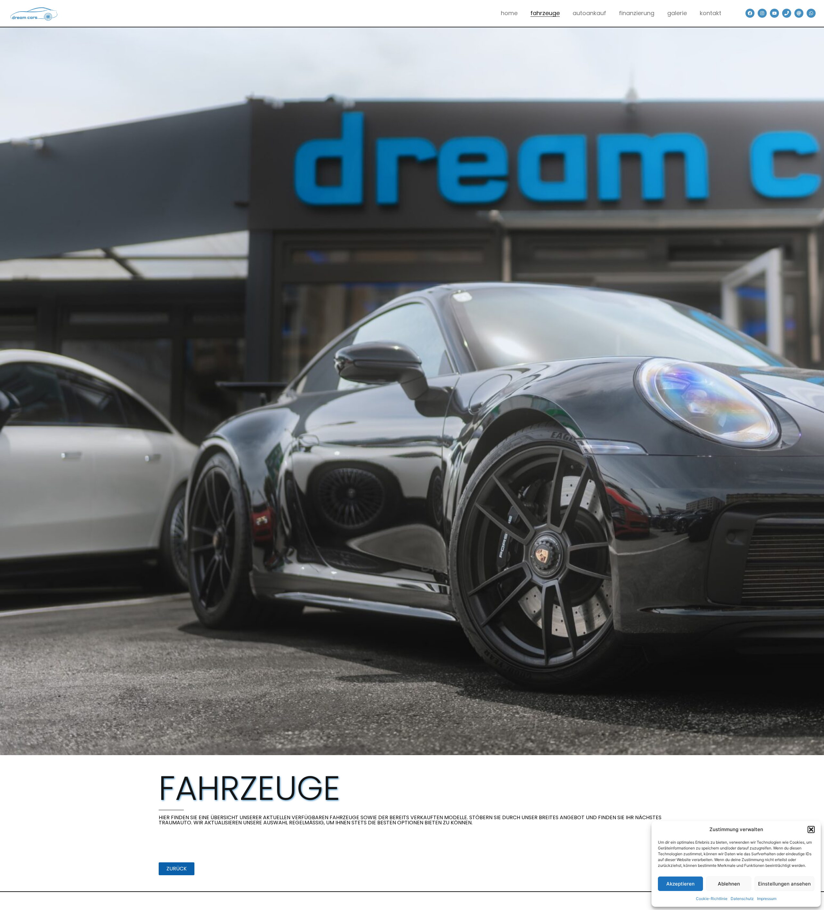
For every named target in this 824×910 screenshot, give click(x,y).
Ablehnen (729, 884)
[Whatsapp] (811, 13)
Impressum (766, 898)
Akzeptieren (680, 884)
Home (509, 13)
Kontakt (710, 13)
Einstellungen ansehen (784, 884)
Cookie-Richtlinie (711, 898)
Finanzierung (636, 13)
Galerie (677, 13)
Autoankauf (589, 13)
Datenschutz (742, 898)
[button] (811, 829)
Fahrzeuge (545, 13)
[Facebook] (749, 13)
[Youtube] (774, 13)
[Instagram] (762, 13)
